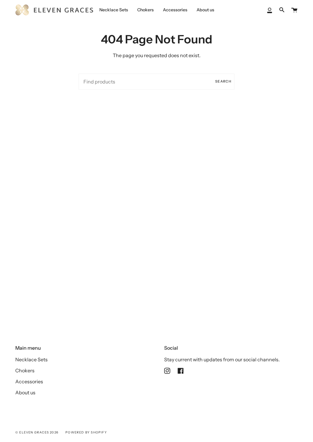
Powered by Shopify (86, 432)
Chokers (25, 370)
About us (25, 392)
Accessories (29, 381)
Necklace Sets (31, 359)
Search (223, 81)
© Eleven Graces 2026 (36, 432)
